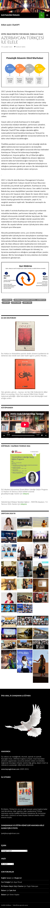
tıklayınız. (23, 504)
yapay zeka (27, 302)
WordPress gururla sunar (20, 905)
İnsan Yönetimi (12, 34)
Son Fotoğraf (5, 882)
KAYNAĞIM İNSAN (10, 15)
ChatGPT (6, 302)
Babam (3, 890)
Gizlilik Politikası (6, 905)
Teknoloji (33, 34)
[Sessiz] (42, 435)
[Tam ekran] (46, 435)
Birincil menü (47, 15)
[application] (25, 424)
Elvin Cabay (16, 302)
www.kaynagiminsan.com (10, 769)
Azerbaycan (7, 300)
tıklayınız (26, 494)
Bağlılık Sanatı (6, 878)
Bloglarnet (18, 878)
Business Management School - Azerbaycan (30, 300)
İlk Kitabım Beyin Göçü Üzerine (12, 886)
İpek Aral (13, 890)
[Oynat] (4, 435)
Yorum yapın (20, 47)
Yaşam (40, 34)
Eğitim (3, 34)
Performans (24, 34)
